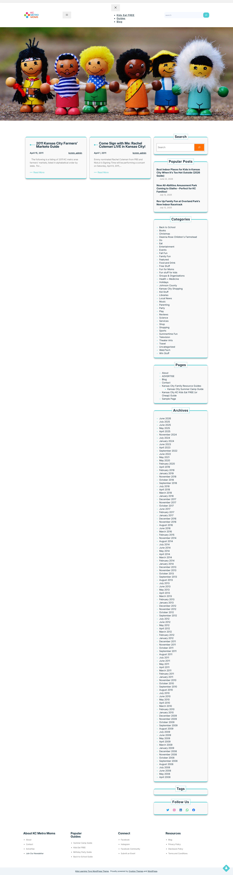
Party (162, 308)
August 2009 (166, 728)
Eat (161, 243)
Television (164, 337)
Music (162, 301)
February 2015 (166, 534)
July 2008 (164, 767)
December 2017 (167, 499)
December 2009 (168, 715)
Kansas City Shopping (171, 288)
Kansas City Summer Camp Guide (185, 389)
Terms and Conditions (177, 853)
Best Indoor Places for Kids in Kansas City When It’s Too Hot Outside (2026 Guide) (178, 172)
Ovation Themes (136, 871)
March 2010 (165, 706)
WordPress (152, 871)
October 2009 (166, 722)
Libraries (163, 295)
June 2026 (165, 418)
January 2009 (166, 748)
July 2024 (164, 437)
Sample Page (169, 398)
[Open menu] (67, 15)
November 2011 (167, 644)
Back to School (167, 227)
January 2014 (166, 564)
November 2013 (167, 570)
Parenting (164, 304)
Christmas (164, 233)
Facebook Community (130, 849)
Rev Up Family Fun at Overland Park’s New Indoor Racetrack (178, 203)
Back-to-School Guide (83, 856)
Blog (164, 379)
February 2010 (166, 709)
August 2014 (166, 541)
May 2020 (164, 460)
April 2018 (164, 489)
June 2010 (165, 696)
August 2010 (166, 690)
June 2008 (165, 770)
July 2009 (164, 732)
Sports (162, 330)
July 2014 (164, 544)
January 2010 (166, 712)
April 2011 (164, 667)
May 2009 (164, 738)
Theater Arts (166, 340)
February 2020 (167, 463)
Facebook (125, 840)
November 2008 (168, 754)
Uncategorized (167, 346)
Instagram (125, 844)
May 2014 (164, 551)
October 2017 (166, 505)
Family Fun (165, 256)
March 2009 (165, 744)
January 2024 (166, 441)
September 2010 (168, 686)
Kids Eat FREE (79, 847)
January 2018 (166, 496)
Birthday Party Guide (82, 852)
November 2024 (168, 434)
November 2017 (167, 502)
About (165, 373)
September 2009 (168, 725)
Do (160, 240)
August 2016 (166, 525)
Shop (162, 324)
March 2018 (165, 492)
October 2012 (166, 612)
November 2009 (168, 719)
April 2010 (164, 702)
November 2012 (167, 609)
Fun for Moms (166, 269)
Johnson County (168, 285)
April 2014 (164, 554)
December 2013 (167, 567)
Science (163, 317)
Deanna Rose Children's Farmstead (178, 237)
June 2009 (165, 735)
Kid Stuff (163, 292)
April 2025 (164, 431)
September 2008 (168, 761)
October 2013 (166, 573)
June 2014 (165, 547)
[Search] (206, 15)
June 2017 (164, 509)
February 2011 (166, 673)
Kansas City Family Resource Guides (181, 386)
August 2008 (166, 764)
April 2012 (164, 628)
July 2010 (164, 693)
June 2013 (164, 586)
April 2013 (164, 593)
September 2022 (168, 450)
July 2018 (164, 486)
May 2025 (164, 428)
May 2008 (164, 774)
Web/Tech (164, 350)
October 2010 (166, 683)
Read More (39, 172)
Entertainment (166, 246)
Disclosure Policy (175, 849)
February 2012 (166, 635)
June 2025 (165, 425)
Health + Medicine (169, 279)
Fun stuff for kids (168, 272)
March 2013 (165, 596)
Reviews (163, 314)
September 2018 (168, 483)
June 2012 (164, 622)
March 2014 (165, 557)
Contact (166, 382)
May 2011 (164, 664)
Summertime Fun (168, 334)
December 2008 (168, 751)
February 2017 (166, 512)
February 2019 (166, 470)
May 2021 (164, 457)
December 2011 (167, 641)
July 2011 (164, 657)
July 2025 (164, 421)
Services (164, 321)
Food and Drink (167, 262)
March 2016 (165, 531)
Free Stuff (164, 266)
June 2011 (164, 660)
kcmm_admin (75, 153)
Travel (162, 343)
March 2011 (165, 670)
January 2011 (166, 677)
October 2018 (166, 479)
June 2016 (164, 528)
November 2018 (167, 476)
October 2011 (166, 648)
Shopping (164, 327)
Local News (165, 298)
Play (161, 311)
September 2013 (168, 576)
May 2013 (164, 589)
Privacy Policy (174, 844)
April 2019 (164, 467)
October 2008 (166, 757)
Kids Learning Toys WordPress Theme (92, 871)
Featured (164, 259)
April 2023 (164, 447)
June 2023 (165, 444)
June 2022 (165, 454)
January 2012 (166, 638)
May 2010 (164, 699)
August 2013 (166, 580)
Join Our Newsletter (35, 853)
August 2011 (165, 654)
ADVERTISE (168, 376)
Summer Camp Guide (82, 843)
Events (163, 250)
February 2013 (166, 599)
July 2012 (164, 618)
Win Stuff (164, 353)
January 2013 (166, 602)
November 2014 (167, 538)
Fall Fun (163, 253)
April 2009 (164, 741)
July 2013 (164, 583)
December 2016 (167, 518)
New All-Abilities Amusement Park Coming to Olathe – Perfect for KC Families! (177, 188)
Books (162, 230)
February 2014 (166, 560)
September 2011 (168, 651)
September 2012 (168, 615)
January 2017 (166, 515)
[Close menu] (115, 7)
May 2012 (164, 625)
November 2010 (167, 680)
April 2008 (164, 777)
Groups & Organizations (172, 275)
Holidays (163, 282)
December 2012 (167, 606)
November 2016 (167, 522)
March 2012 (165, 631)
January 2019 (166, 473)
